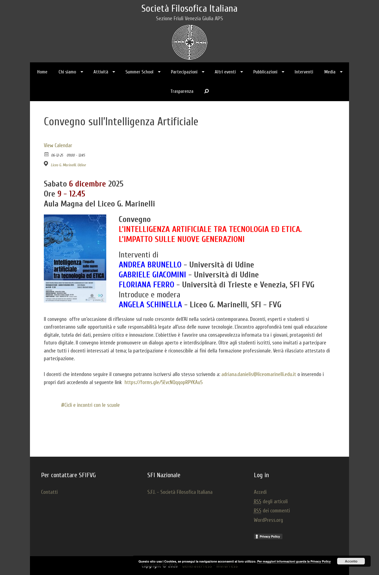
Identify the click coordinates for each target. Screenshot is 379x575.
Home (42, 72)
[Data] (47, 154)
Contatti (49, 492)
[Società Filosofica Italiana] (189, 41)
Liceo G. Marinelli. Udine (68, 165)
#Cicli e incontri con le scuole (90, 405)
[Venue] (47, 163)
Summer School (139, 72)
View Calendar (58, 145)
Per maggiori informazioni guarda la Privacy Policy (294, 561)
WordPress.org (268, 520)
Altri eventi (225, 72)
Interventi (304, 72)
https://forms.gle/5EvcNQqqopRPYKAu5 (164, 382)
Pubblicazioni (265, 72)
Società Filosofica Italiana (189, 8)
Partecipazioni (184, 72)
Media (329, 72)
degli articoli (271, 502)
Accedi (260, 492)
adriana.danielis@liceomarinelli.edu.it (258, 374)
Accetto (351, 561)
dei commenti (272, 511)
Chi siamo (67, 72)
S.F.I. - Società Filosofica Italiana (180, 492)
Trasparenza (181, 91)
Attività (101, 72)
